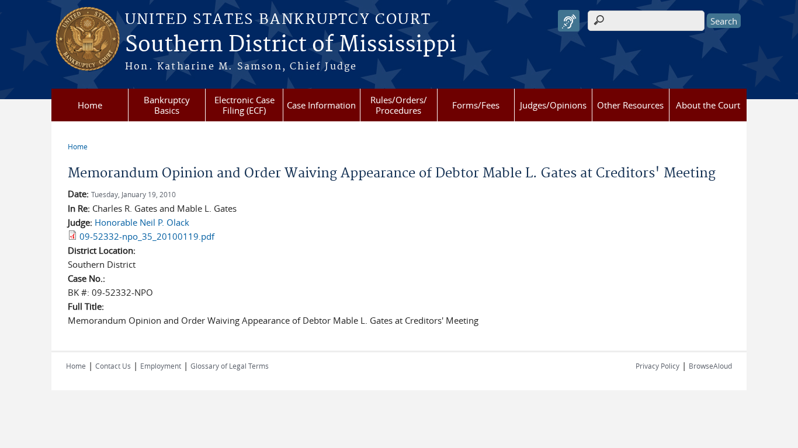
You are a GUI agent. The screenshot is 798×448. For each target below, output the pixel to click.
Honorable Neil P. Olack (142, 222)
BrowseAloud (710, 365)
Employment (160, 365)
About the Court (708, 105)
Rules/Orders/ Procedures (398, 105)
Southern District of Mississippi (290, 45)
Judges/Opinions (553, 105)
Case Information (321, 105)
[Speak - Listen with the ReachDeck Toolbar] (569, 21)
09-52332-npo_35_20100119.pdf (146, 236)
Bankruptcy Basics (167, 105)
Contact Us (113, 365)
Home (90, 105)
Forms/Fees (475, 105)
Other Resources (630, 105)
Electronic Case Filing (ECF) (244, 105)
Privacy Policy (657, 365)
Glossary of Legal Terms (229, 365)
